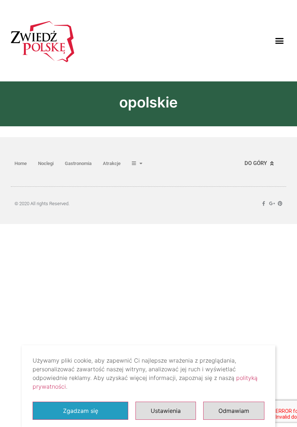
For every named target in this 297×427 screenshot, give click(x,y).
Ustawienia (166, 410)
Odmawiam (233, 410)
